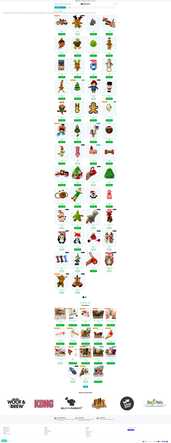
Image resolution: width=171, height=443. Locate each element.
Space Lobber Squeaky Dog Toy (110, 340)
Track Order (46, 432)
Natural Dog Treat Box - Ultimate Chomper (85, 359)
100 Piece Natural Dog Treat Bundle (60, 321)
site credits (11, 441)
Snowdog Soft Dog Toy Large (93, 138)
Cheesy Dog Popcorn (60, 340)
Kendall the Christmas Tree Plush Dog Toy (77, 224)
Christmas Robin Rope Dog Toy (93, 246)
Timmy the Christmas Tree (109, 181)
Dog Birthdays (5, 429)
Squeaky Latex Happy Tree (78, 95)
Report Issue (46, 433)
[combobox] (92, 7)
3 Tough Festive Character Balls (62, 30)
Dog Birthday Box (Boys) (85, 340)
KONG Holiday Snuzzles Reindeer (109, 267)
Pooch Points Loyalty (48, 431)
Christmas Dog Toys (63, 15)
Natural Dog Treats (6, 431)
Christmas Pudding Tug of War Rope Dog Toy (62, 203)
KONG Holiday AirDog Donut (93, 73)
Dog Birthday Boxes (75, 308)
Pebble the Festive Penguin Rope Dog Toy (109, 73)
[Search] (68, 7)
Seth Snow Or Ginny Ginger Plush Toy (109, 246)
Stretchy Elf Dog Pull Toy (77, 203)
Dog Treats (62, 328)
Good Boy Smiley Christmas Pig (109, 203)
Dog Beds (4, 432)
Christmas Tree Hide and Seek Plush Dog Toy (77, 181)
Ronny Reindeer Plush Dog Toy (77, 30)
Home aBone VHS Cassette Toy (62, 73)
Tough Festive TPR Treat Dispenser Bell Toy (93, 181)
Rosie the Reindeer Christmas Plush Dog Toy (93, 224)
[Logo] (85, 4)
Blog (86, 430)
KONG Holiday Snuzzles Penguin (62, 246)
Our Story (87, 429)
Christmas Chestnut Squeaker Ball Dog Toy (61, 52)
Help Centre (46, 429)
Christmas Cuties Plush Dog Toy (62, 181)
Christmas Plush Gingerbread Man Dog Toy (109, 52)
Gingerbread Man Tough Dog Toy (93, 116)
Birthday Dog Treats (88, 308)
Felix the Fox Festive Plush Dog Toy (77, 246)
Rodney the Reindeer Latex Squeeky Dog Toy (77, 116)
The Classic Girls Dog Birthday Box (60, 358)
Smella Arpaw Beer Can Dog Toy (85, 378)
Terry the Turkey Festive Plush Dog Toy (78, 52)
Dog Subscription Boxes (6, 430)
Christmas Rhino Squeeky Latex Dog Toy (93, 30)
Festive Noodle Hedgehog (62, 224)
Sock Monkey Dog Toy (73, 340)
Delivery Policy (88, 432)
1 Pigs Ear (73, 358)
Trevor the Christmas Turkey (61, 95)
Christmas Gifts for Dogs (6, 433)
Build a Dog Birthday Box (73, 320)
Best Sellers (62, 308)
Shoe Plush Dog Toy (73, 378)
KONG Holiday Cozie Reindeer (61, 116)
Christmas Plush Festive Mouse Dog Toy (78, 267)
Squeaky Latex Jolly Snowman (109, 116)
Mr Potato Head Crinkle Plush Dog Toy (62, 138)
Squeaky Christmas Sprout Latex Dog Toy (93, 52)
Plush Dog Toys (75, 328)
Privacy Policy (88, 433)
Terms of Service (88, 436)
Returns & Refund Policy (89, 431)
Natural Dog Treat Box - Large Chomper (98, 321)
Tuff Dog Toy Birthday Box (98, 378)
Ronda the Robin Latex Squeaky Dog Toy (109, 138)
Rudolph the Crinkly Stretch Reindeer (109, 30)
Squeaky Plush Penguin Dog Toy (93, 203)
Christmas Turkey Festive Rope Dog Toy (78, 138)
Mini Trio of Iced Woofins (85, 320)
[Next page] (87, 297)
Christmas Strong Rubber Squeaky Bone (62, 267)
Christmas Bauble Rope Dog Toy (93, 267)
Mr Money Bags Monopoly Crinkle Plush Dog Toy (109, 95)
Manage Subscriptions (48, 430)
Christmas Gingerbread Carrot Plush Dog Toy (77, 73)
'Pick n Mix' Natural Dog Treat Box (98, 340)
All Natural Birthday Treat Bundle (110, 320)
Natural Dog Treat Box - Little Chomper (98, 359)
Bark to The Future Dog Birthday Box (110, 359)
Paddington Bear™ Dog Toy (93, 95)
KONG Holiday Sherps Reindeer (109, 224)
